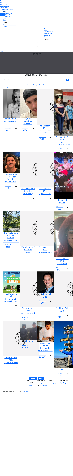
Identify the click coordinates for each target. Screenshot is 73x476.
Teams (67, 88)
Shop (4, 20)
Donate (6, 22)
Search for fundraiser (10, 25)
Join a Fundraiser (7, 13)
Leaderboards (7, 16)
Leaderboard (47, 35)
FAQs (4, 18)
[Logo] (10, 4)
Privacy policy (26, 391)
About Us (53, 383)
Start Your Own (7, 15)
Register (30, 385)
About (4, 11)
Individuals (7, 88)
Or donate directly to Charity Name (36, 85)
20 (33, 378)
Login (5, 26)
